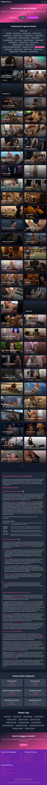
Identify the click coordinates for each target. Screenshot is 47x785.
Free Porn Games (5, 760)
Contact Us (23, 745)
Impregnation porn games (18, 44)
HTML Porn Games (5, 756)
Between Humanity (5, 774)
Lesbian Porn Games (13, 42)
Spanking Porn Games (37, 49)
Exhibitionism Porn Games (28, 47)
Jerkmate (3, 767)
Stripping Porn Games (14, 51)
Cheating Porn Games (11, 722)
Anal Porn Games (7, 35)
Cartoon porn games (35, 719)
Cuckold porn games (33, 51)
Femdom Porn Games (23, 42)
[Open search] (42, 2)
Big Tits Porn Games (37, 33)
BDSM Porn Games (27, 49)
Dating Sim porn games (18, 35)
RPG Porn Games (23, 51)
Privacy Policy (19, 780)
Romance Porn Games (8, 40)
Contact (31, 780)
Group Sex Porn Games (29, 44)
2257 (15, 780)
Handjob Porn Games (29, 35)
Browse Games (13, 17)
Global (2, 754)
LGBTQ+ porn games (34, 42)
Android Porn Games (5, 758)
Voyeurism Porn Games (28, 40)
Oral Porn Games (17, 33)
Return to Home (33, 17)
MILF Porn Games (18, 40)
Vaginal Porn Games (27, 33)
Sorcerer (3, 771)
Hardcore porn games (39, 47)
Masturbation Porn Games (24, 38)
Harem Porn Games (18, 49)
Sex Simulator (9, 33)
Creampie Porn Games (12, 38)
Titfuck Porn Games (35, 38)
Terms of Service (25, 780)
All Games (22, 17)
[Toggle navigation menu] (45, 2)
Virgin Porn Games (8, 49)
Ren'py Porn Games (5, 761)
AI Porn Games (7, 716)
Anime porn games (39, 40)
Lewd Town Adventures (6, 769)
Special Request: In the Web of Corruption (10, 773)
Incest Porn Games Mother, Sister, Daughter (12, 47)
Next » (24, 466)
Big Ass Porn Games (39, 35)
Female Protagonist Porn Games (37, 725)
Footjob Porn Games (29, 728)
